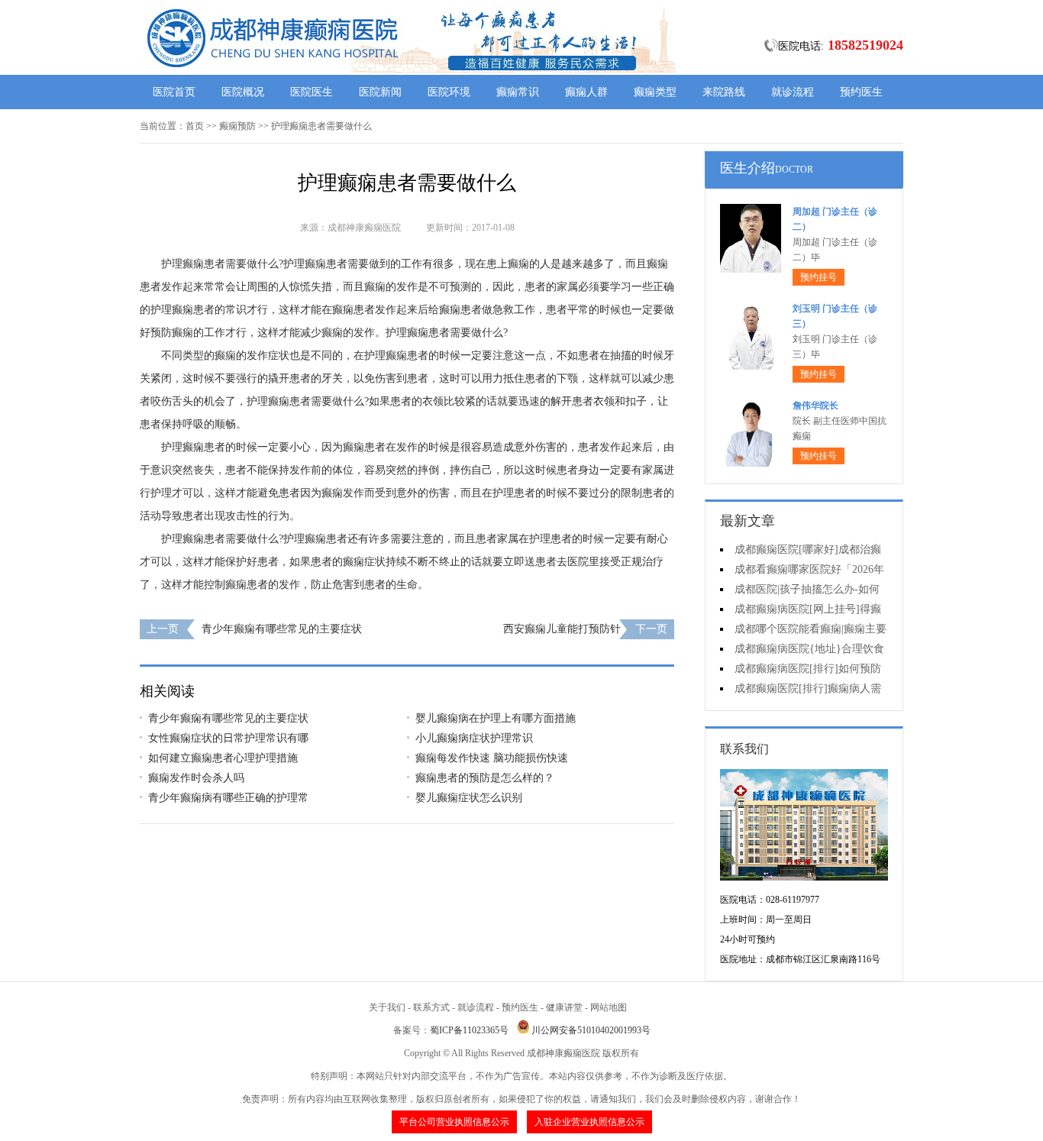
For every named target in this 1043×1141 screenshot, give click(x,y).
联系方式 (431, 1007)
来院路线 (723, 92)
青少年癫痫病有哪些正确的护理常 (228, 797)
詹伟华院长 (815, 405)
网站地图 (608, 1007)
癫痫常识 (517, 92)
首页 (195, 126)
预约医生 (861, 92)
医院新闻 (380, 92)
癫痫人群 (586, 92)
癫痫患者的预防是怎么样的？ (484, 778)
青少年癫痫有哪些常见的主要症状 (282, 629)
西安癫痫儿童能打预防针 (562, 629)
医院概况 (242, 92)
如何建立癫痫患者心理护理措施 (223, 758)
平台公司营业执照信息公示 (454, 1122)
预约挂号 (818, 277)
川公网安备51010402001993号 (591, 1030)
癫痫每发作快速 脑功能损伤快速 (491, 758)
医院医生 (311, 92)
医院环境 (449, 92)
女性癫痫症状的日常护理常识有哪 (228, 738)
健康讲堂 (564, 1007)
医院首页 (174, 92)
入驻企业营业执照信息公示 (589, 1122)
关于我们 (387, 1007)
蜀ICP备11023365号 (469, 1030)
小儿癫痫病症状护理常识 (474, 738)
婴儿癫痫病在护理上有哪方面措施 (495, 718)
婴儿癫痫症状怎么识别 (468, 797)
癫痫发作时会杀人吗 (196, 778)
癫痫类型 (655, 92)
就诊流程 (792, 92)
